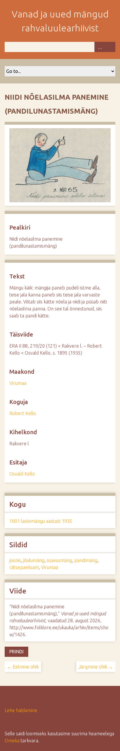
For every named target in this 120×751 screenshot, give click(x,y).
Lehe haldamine (21, 710)
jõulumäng (33, 560)
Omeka (12, 740)
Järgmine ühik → (96, 666)
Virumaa (17, 383)
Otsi (110, 47)
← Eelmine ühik (23, 666)
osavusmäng (59, 560)
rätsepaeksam (24, 567)
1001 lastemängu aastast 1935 (40, 521)
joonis (15, 560)
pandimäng (85, 560)
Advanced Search (99, 47)
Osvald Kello (22, 473)
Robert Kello (22, 413)
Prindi (16, 651)
